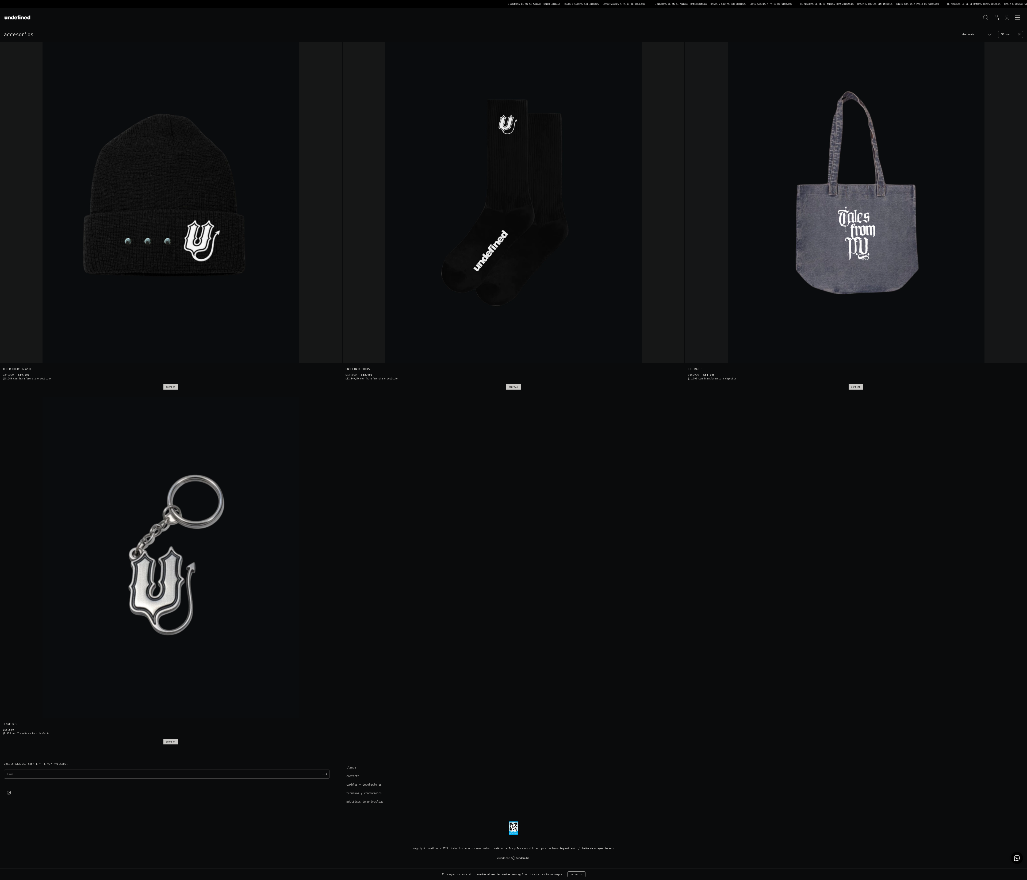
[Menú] (1017, 18)
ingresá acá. (568, 848)
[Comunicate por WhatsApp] (1017, 858)
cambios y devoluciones (364, 784)
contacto (352, 776)
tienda (351, 767)
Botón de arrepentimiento (598, 848)
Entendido (576, 874)
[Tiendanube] (513, 858)
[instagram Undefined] (9, 792)
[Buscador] (985, 18)
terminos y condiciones (364, 793)
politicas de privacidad (364, 801)
